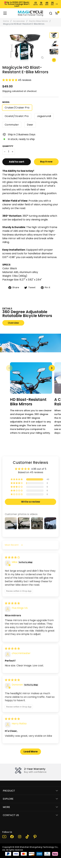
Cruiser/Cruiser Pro (17, 107)
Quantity (7, 146)
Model (6, 102)
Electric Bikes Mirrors (38, 21)
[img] (12, 557)
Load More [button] (31, 751)
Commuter (12, 124)
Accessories (19, 21)
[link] (30, 13)
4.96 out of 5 (38, 469)
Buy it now (46, 161)
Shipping (6, 91)
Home (6, 21)
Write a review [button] (30, 502)
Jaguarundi (44, 116)
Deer (30, 124)
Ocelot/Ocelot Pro (17, 116)
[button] (54, 59)
